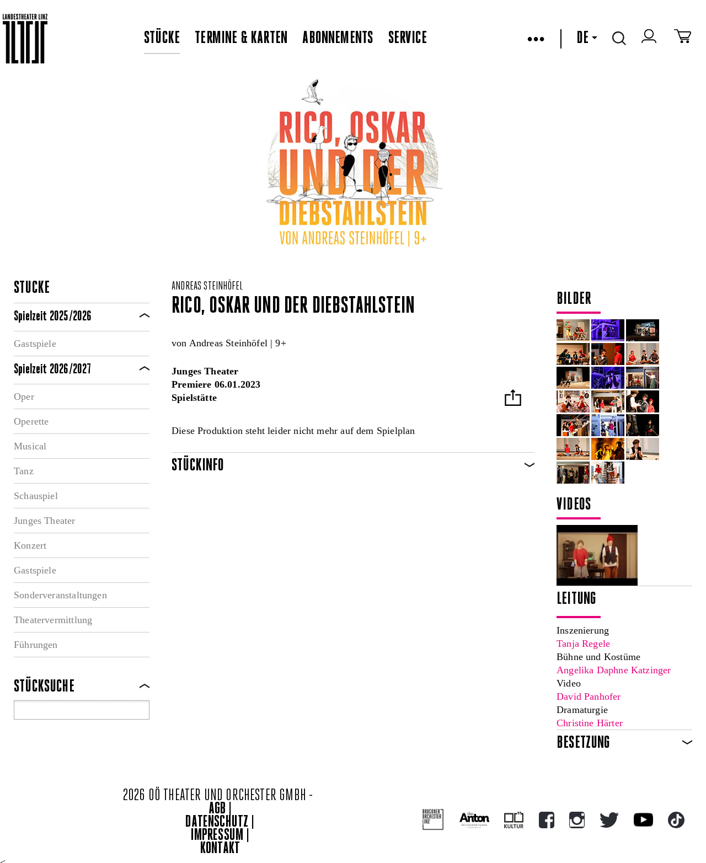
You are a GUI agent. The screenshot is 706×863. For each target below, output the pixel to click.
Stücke (162, 38)
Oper (24, 396)
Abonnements (337, 38)
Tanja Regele (583, 643)
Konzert (30, 545)
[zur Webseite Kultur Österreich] (513, 820)
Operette (31, 421)
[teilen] (513, 399)
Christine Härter (590, 722)
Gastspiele (35, 343)
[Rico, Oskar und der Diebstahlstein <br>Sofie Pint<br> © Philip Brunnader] (642, 425)
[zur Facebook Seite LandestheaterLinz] (546, 820)
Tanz (24, 470)
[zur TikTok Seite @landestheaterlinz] (676, 820)
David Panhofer (589, 696)
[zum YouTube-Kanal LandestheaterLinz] (643, 819)
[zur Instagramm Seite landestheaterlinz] (577, 820)
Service (407, 38)
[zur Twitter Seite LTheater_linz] (609, 820)
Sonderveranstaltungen (60, 595)
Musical (30, 446)
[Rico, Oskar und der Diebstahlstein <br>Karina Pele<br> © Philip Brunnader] (642, 449)
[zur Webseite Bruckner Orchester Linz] (433, 819)
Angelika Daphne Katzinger (614, 670)
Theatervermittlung (53, 619)
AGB (217, 809)
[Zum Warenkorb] (682, 38)
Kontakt (220, 848)
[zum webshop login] (650, 38)
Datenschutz (216, 822)
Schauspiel (36, 495)
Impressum (217, 835)
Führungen (36, 644)
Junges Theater (45, 520)
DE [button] (582, 38)
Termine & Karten (241, 38)
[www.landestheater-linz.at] (25, 39)
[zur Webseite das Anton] (474, 820)
